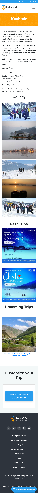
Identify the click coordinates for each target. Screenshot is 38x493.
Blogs (19, 458)
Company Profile (19, 435)
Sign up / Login (19, 467)
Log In (23, 1)
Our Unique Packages (19, 440)
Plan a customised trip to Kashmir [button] (19, 396)
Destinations (19, 453)
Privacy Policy (8, 486)
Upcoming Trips (19, 444)
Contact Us (19, 463)
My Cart (34, 1)
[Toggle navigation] (33, 8)
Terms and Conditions (26, 486)
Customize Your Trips (19, 449)
